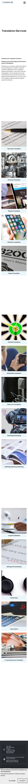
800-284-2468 (10, 747)
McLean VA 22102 (10, 758)
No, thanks (12, 780)
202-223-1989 (10, 753)
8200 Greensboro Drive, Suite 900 (15, 757)
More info (3, 775)
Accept (22, 780)
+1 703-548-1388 (10, 750)
